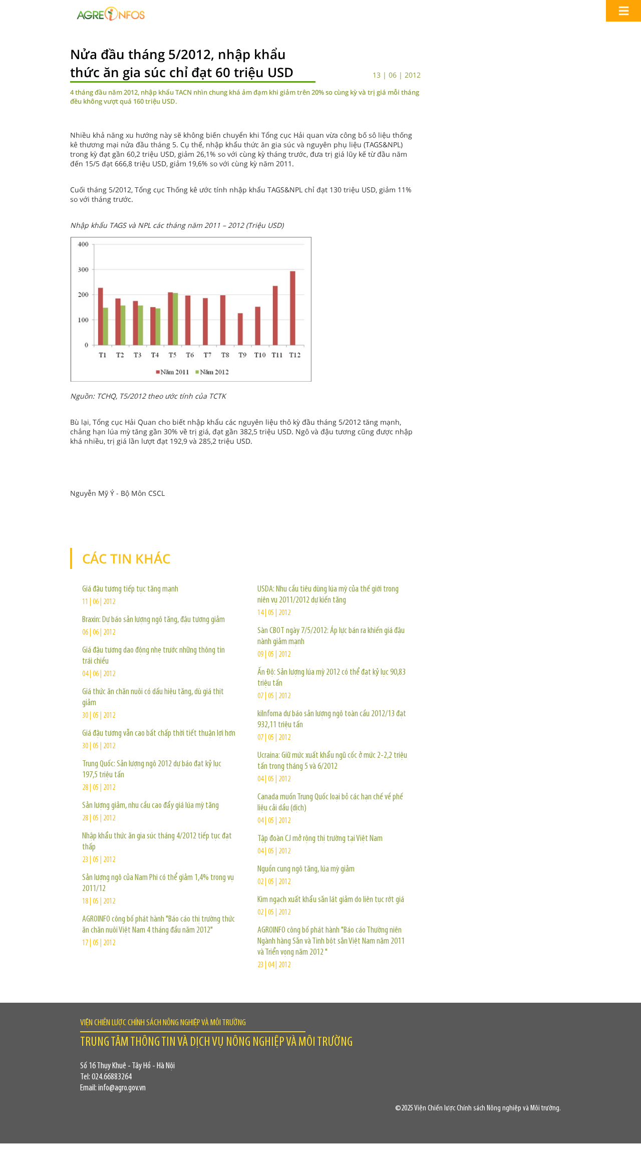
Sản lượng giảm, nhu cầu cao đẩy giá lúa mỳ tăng (150, 805)
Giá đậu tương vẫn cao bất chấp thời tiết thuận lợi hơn (158, 733)
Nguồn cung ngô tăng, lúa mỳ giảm (306, 869)
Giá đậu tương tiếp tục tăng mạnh (130, 589)
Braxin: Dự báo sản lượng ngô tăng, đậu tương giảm (153, 620)
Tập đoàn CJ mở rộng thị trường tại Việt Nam (320, 838)
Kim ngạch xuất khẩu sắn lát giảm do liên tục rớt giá (330, 900)
